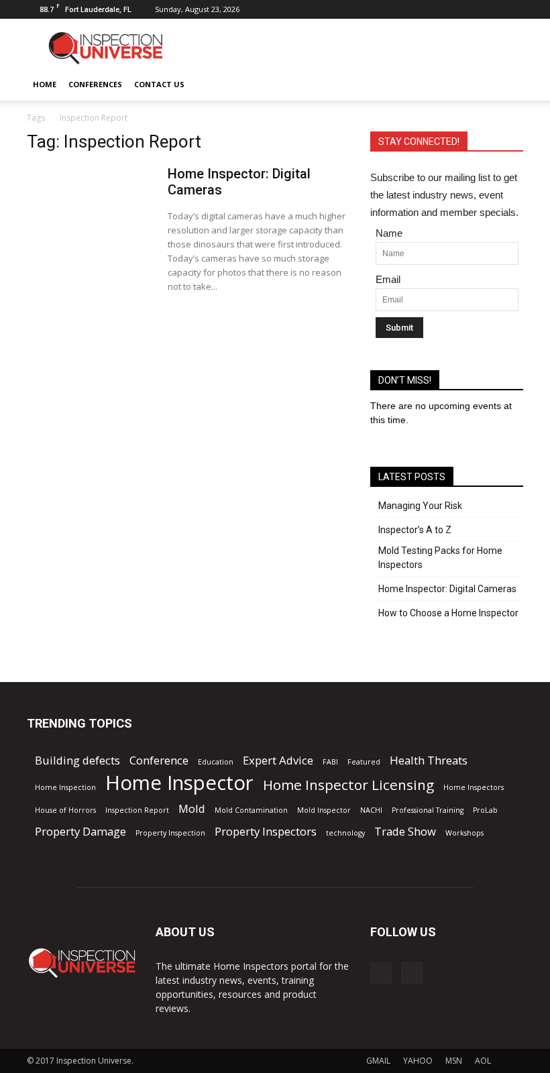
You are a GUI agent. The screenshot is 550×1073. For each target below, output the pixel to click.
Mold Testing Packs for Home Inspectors (440, 557)
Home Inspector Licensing (348, 785)
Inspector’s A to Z (414, 529)
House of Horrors (65, 810)
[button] (507, 84)
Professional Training (427, 810)
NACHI (371, 810)
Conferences (95, 84)
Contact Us (159, 84)
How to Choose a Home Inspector (448, 613)
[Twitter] (513, 9)
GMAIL (378, 1060)
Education (215, 762)
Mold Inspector (324, 810)
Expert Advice (278, 760)
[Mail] (491, 9)
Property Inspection (170, 833)
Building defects (77, 760)
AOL (483, 1060)
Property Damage (80, 831)
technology (345, 833)
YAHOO (418, 1060)
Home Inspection (65, 787)
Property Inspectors (266, 831)
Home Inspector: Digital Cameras (447, 588)
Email (388, 279)
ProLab (485, 810)
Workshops (464, 833)
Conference (158, 760)
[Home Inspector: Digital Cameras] (91, 212)
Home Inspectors (473, 787)
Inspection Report (137, 810)
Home (44, 84)
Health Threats (429, 760)
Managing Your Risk (420, 505)
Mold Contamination (251, 810)
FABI (330, 762)
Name (389, 233)
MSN (453, 1060)
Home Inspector (179, 783)
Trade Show (405, 831)
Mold (191, 808)
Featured (363, 762)
